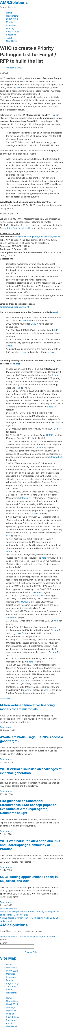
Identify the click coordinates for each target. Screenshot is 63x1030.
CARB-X (34, 324)
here (54, 312)
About (9, 38)
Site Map (8, 958)
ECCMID (41, 595)
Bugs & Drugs (12, 31)
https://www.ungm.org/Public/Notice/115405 (38, 236)
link (18, 87)
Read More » (6, 727)
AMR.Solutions (14, 2)
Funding (10, 28)
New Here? (11, 41)
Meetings (10, 22)
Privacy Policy (31, 952)
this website (57, 457)
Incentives (11, 25)
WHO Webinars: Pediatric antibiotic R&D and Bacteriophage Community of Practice (30, 845)
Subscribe (11, 34)
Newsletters (12, 16)
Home (9, 13)
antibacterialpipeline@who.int (14, 307)
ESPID (50, 435)
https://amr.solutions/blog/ (20, 228)
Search (3, 7)
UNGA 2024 (12, 19)
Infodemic (25, 498)
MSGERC (25, 602)
